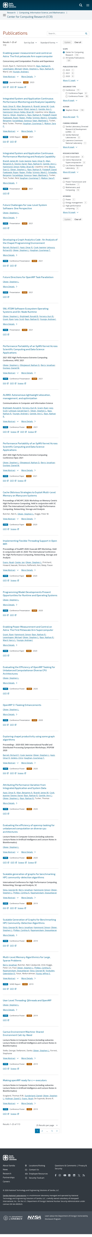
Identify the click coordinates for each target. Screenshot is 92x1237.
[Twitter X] (79, 1175)
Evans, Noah (8, 562)
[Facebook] (56, 1175)
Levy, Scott (19, 319)
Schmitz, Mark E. (40, 117)
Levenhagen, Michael (12, 69)
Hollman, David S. (13, 1098)
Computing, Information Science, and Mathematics (42, 12)
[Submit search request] (86, 33)
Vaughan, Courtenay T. (33, 123)
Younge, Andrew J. (21, 71)
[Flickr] (70, 1175)
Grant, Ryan (8, 319)
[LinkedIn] (75, 1175)
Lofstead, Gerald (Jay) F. (19, 410)
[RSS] (84, 1175)
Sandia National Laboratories (14, 1195)
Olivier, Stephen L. (31, 69)
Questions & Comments (65, 1165)
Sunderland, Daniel (33, 1095)
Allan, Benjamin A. (25, 106)
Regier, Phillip (25, 117)
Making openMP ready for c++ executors (25, 1080)
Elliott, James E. (30, 109)
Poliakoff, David (49, 115)
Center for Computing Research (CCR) (30, 16)
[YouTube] (65, 1175)
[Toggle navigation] (4, 15)
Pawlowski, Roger (10, 117)
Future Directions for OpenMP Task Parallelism (28, 277)
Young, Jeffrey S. (43, 973)
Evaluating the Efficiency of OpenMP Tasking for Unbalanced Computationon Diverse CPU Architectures (29, 670)
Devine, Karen (16, 109)
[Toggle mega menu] (88, 5)
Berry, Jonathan (48, 365)
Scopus (20, 87)
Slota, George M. (10, 890)
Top (85, 1234)
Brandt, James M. (41, 106)
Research (11, 12)
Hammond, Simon (11, 112)
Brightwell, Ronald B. (29, 316)
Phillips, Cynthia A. (21, 892)
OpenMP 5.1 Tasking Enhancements (22, 704)
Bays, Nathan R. (43, 66)
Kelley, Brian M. (27, 112)
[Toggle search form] (80, 5)
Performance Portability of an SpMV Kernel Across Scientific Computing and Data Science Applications (30, 349)
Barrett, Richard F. (11, 247)
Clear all (79, 42)
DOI (4, 87)
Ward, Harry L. (9, 640)
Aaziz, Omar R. (9, 106)
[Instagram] (60, 1175)
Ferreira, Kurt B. (46, 316)
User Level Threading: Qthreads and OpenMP (27, 1000)
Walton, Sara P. (48, 178)
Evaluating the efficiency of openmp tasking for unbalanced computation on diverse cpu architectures (29, 828)
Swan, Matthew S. (40, 120)
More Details (27, 76)
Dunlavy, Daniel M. (11, 368)
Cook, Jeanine (25, 161)
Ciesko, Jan (20, 562)
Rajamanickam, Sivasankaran (44, 892)
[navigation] (31, 42)
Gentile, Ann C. (45, 109)
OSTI (12, 87)
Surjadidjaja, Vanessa (22, 120)
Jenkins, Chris (17, 758)
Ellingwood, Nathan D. (30, 365)
